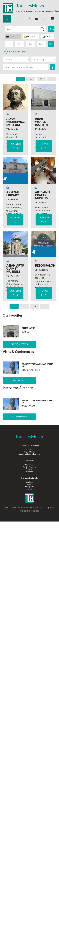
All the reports (19, 416)
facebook (29, 482)
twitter (29, 484)
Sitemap (29, 469)
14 (41, 79)
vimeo (29, 489)
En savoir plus (15, 146)
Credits (29, 449)
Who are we (29, 464)
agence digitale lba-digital (37, 509)
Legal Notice (29, 451)
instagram (29, 486)
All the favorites (19, 344)
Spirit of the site (29, 467)
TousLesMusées (32, 6)
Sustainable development (29, 454)
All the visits (19, 380)
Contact (29, 471)
